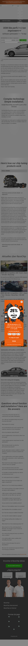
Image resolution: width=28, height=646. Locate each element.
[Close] (22, 302)
